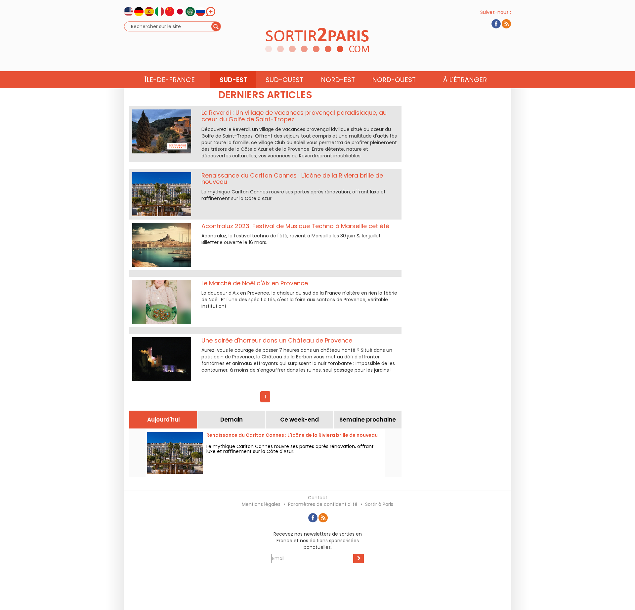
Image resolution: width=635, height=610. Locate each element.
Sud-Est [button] (233, 79)
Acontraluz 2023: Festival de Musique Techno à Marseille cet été (295, 226)
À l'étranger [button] (465, 79)
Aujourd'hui (163, 420)
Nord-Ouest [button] (394, 79)
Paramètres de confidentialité (323, 504)
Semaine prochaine (367, 420)
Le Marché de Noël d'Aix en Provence (254, 283)
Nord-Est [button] (338, 79)
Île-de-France (170, 79)
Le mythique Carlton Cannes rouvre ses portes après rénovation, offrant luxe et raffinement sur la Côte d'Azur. (290, 449)
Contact (317, 497)
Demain (231, 420)
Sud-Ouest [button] (284, 79)
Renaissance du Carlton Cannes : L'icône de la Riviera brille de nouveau (292, 178)
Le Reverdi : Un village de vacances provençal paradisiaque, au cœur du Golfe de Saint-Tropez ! (294, 115)
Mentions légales (261, 504)
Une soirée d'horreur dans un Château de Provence (276, 340)
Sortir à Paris (379, 504)
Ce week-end (299, 420)
